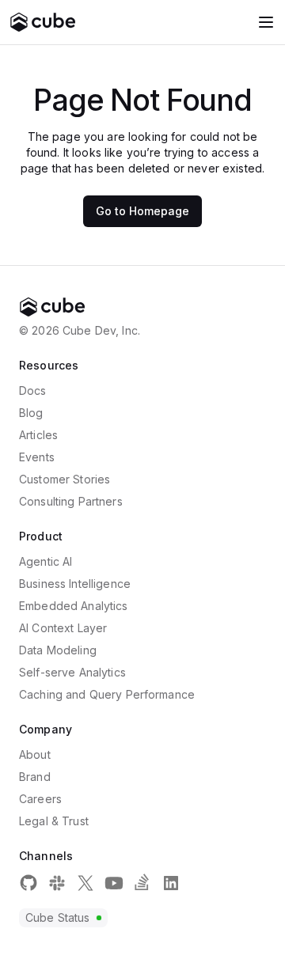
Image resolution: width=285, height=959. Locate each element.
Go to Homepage (142, 211)
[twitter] (85, 883)
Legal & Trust (54, 821)
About (35, 754)
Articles (38, 435)
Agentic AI (45, 561)
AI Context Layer (63, 628)
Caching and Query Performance (107, 694)
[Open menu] (266, 22)
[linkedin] (171, 883)
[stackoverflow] (142, 883)
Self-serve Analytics (72, 672)
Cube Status (57, 917)
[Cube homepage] (43, 22)
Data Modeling (58, 650)
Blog (31, 412)
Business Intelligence (75, 583)
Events (37, 457)
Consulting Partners (71, 501)
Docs (33, 390)
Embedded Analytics (73, 605)
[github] (28, 883)
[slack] (57, 883)
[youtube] (114, 883)
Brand (35, 776)
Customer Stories (64, 479)
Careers (40, 798)
